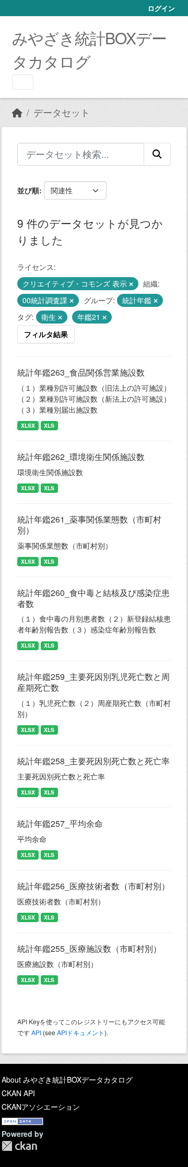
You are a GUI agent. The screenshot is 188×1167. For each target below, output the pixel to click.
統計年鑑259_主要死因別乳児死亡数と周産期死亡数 (93, 682)
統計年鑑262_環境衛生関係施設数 (81, 457)
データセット (61, 112)
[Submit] (157, 154)
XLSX (28, 425)
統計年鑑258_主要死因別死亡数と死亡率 (93, 761)
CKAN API (18, 1093)
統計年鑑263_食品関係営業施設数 (81, 372)
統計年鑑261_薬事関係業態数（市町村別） (89, 524)
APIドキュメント (80, 1032)
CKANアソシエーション (41, 1106)
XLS (49, 425)
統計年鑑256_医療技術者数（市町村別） (93, 886)
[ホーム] (17, 112)
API (36, 1032)
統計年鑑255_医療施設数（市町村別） (89, 948)
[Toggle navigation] (22, 82)
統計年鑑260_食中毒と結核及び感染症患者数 (93, 598)
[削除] (131, 284)
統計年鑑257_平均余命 (60, 823)
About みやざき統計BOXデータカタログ (67, 1079)
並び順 (28, 190)
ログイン (161, 8)
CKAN (19, 1145)
